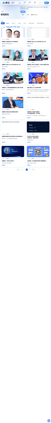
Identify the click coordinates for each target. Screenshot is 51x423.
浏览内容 (23, 11)
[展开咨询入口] (48, 420)
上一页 (18, 169)
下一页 (33, 169)
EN (42, 2)
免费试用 (46, 2)
